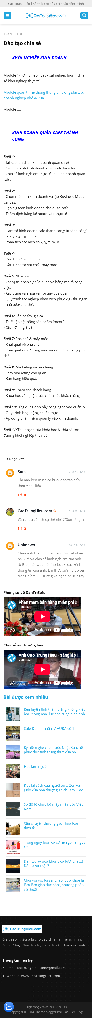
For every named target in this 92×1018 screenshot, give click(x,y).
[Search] (84, 15)
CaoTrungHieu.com (35, 511)
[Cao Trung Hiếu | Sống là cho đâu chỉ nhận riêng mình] (46, 15)
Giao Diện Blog (72, 1012)
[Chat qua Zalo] (9, 1006)
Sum (22, 471)
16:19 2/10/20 (77, 545)
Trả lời (22, 495)
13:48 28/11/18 (76, 511)
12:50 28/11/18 (76, 472)
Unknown (26, 544)
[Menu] (7, 15)
